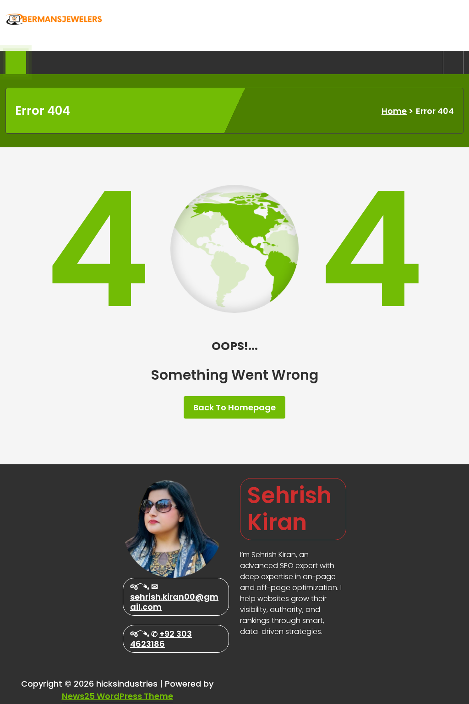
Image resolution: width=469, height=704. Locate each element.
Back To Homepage (234, 407)
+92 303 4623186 (161, 639)
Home (394, 111)
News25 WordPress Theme (117, 696)
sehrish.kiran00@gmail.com (174, 602)
